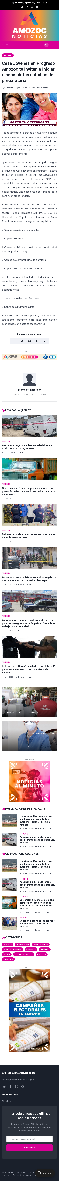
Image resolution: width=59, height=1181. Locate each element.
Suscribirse (29, 1147)
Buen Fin (41, 954)
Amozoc (8, 55)
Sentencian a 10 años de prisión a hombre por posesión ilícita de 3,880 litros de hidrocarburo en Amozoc (28, 491)
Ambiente (31, 949)
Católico (8, 959)
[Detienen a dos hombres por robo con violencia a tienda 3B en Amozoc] (29, 515)
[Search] (46, 45)
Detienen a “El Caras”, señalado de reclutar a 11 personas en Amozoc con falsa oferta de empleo (29, 669)
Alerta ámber (41, 944)
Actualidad (23, 944)
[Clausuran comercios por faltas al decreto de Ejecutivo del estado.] (29, 736)
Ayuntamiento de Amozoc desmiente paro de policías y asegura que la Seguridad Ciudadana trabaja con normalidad (28, 623)
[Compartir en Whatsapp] (29, 341)
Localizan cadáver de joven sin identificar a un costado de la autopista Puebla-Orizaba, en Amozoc (36, 820)
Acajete (8, 944)
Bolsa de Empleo (23, 954)
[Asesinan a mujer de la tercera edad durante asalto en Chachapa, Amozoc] (29, 426)
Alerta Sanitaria (12, 949)
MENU (4, 45)
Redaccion (8, 88)
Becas (7, 954)
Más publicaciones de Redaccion (29, 395)
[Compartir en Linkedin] (45, 341)
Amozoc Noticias (17, 1172)
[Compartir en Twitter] (22, 341)
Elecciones (7, 1101)
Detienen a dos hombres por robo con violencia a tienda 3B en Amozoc (37, 923)
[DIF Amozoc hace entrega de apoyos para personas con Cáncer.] (29, 702)
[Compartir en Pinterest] (37, 341)
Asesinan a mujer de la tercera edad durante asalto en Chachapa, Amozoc (37, 840)
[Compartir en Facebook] (14, 341)
